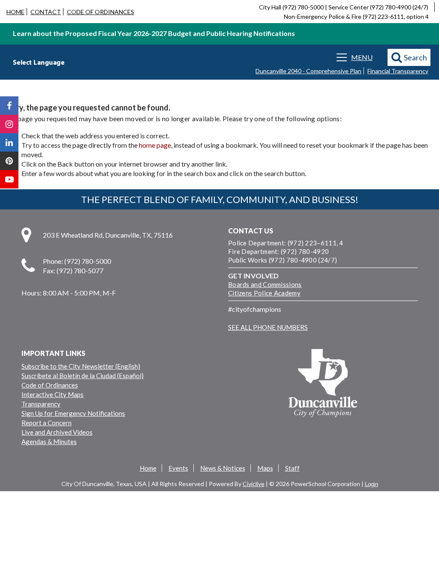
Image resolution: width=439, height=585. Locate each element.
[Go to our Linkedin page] (9, 142)
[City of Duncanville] (323, 384)
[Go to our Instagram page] (9, 124)
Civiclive (254, 483)
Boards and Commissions (265, 284)
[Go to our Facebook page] (9, 105)
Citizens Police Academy (264, 293)
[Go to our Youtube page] (9, 179)
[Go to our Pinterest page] (9, 161)
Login (371, 484)
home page (155, 145)
